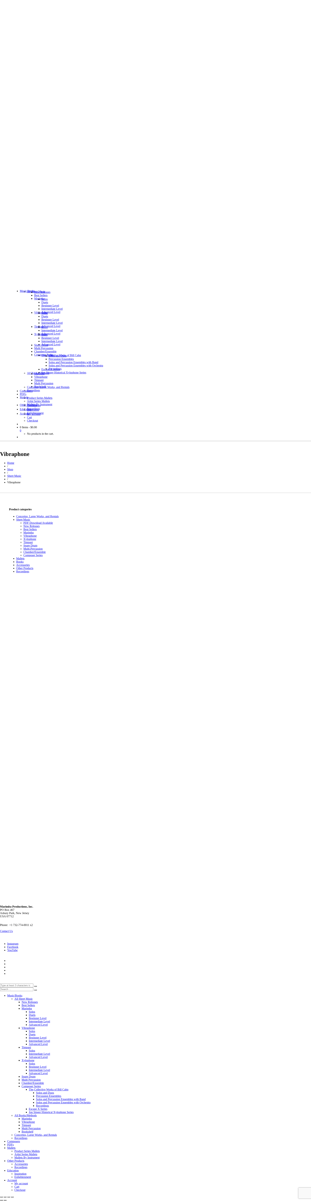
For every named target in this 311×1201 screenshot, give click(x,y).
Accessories (23, 564)
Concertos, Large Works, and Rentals (37, 516)
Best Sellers (30, 529)
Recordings (22, 571)
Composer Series (33, 555)
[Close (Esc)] (12, 1197)
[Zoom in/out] (1, 1197)
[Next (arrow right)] (5, 1200)
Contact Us (6, 931)
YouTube (12, 950)
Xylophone (29, 539)
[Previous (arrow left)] (1, 1200)
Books (20, 561)
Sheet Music (23, 519)
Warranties (13, 960)
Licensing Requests (18, 970)
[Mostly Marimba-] (155, 284)
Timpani (28, 542)
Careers (11, 973)
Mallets (20, 558)
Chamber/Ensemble (34, 552)
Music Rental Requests (20, 967)
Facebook (12, 946)
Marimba (28, 532)
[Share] (8, 1197)
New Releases (31, 526)
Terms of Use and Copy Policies (25, 963)
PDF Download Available (38, 522)
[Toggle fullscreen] (5, 1197)
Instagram (12, 943)
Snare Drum (30, 545)
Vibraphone (30, 535)
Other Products (24, 568)
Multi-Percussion (33, 548)
